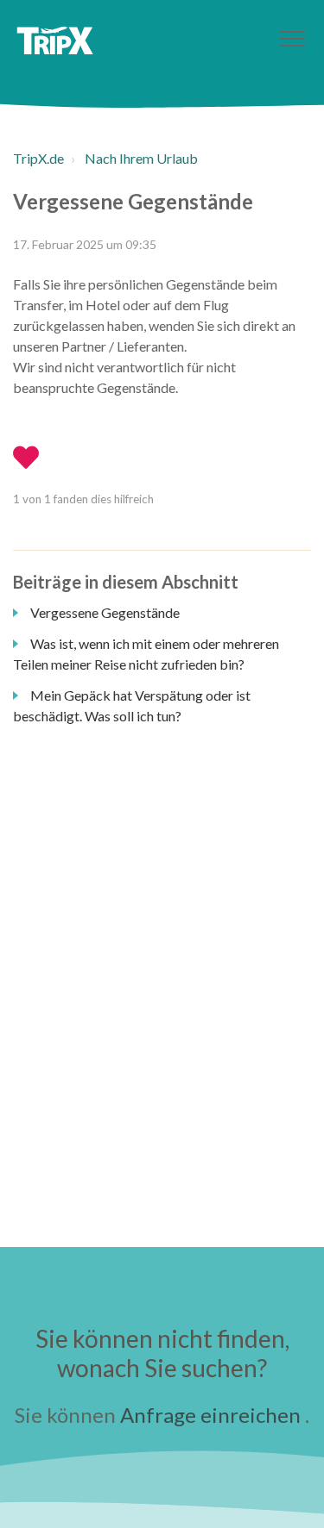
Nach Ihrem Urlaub (141, 158)
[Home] (55, 40)
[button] (291, 38)
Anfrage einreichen (210, 1414)
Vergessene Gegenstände (105, 612)
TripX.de (38, 158)
